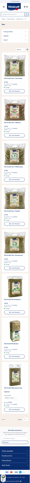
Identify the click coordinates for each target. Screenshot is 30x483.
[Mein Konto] (24, 7)
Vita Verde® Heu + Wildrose (12, 120)
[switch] (3, 481)
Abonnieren (6, 433)
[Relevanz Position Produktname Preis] (20, 49)
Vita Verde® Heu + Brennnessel (13, 250)
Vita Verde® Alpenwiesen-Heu (13, 379)
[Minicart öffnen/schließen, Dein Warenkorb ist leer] (27, 7)
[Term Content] (20, 481)
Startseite (3, 19)
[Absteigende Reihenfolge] (26, 49)
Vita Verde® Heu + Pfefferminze (13, 163)
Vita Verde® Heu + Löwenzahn (13, 77)
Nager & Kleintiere (11, 19)
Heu (26, 19)
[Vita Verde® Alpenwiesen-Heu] (14, 367)
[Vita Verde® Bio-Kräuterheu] (14, 280)
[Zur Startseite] (14, 7)
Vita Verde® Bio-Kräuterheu (12, 293)
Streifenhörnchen (19, 19)
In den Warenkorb (15, 90)
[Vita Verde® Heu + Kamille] (14, 194)
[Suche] (26, 14)
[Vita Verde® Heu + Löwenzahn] (14, 65)
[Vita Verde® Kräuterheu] (14, 323)
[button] (14, 442)
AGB (9, 471)
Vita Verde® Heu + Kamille (12, 206)
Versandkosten (14, 83)
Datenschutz (13, 471)
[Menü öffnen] (4, 7)
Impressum (19, 471)
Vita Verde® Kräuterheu (11, 336)
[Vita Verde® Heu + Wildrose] (14, 108)
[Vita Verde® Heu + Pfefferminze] (14, 151)
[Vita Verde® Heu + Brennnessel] (14, 237)
